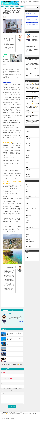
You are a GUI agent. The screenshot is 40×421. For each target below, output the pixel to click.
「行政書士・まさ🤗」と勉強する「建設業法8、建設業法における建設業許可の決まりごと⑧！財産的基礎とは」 (15, 349)
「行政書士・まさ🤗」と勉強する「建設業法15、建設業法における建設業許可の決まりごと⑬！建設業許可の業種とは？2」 (14, 354)
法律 (27, 224)
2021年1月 (28, 157)
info (30, 116)
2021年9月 (28, 138)
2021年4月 (28, 150)
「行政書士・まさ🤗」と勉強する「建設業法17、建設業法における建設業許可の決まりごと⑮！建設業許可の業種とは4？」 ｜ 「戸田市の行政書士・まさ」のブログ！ (32, 90)
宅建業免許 (28, 203)
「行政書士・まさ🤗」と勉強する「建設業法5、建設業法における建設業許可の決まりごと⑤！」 (7, 364)
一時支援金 (28, 186)
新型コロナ (28, 217)
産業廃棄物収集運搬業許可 (30, 227)
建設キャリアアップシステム (31, 208)
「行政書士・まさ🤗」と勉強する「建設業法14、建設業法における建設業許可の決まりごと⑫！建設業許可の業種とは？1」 (14, 344)
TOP (9, 412)
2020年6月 (28, 174)
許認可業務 (28, 239)
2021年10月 (28, 136)
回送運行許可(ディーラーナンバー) (32, 196)
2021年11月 (28, 133)
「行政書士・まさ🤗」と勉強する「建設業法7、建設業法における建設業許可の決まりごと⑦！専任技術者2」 (18, 364)
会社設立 (27, 191)
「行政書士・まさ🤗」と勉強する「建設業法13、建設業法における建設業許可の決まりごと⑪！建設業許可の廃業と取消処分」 (14, 339)
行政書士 (27, 234)
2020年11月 (28, 162)
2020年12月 (28, 160)
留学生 (27, 229)
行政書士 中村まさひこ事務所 (31, 13)
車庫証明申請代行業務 (30, 241)
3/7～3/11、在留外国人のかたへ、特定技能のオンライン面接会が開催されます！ (32, 64)
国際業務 (27, 198)
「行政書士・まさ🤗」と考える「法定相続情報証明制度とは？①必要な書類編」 (32, 105)
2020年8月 (28, 169)
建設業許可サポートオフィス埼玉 (31, 19)
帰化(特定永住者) (29, 205)
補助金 (27, 236)
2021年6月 (28, 145)
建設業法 (4, 17)
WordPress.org (28, 259)
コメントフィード (29, 257)
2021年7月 (28, 143)
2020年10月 (28, 164)
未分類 (27, 220)
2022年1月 (28, 131)
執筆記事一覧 (20, 321)
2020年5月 (28, 176)
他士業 (27, 189)
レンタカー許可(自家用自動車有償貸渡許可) (32, 184)
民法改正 (27, 222)
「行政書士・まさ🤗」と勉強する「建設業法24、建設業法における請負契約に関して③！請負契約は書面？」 (14, 333)
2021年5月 (28, 148)
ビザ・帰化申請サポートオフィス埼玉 (32, 22)
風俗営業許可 (28, 246)
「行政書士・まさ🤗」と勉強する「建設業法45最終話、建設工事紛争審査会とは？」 (14, 358)
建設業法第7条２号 (7, 82)
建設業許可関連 (28, 215)
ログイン (27, 252)
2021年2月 (28, 155)
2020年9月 (28, 167)
